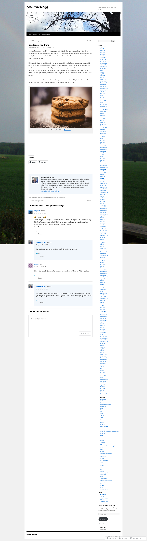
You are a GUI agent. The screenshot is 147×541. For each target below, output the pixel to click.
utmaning (102, 482)
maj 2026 (102, 52)
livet (101, 444)
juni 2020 (102, 176)
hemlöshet (102, 424)
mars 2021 (102, 160)
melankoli (102, 447)
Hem (30, 34)
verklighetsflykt (104, 489)
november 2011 (104, 359)
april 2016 (102, 264)
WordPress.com (104, 501)
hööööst (102, 422)
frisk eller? (102, 415)
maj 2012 (102, 349)
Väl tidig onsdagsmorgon (36, 41)
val (101, 483)
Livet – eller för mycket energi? (107, 446)
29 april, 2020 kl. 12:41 (40, 213)
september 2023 (104, 110)
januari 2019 (103, 207)
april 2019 (102, 201)
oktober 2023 (103, 108)
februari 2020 (103, 183)
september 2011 (104, 363)
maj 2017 (102, 243)
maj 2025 (102, 74)
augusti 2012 (103, 343)
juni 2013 (102, 325)
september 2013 (104, 320)
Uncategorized (47, 197)
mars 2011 (102, 374)
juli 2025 (102, 70)
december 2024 (103, 83)
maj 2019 (102, 199)
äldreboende (103, 399)
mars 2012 (102, 352)
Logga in (102, 496)
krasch (101, 438)
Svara (40, 234)
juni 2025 (102, 72)
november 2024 (104, 84)
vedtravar (102, 487)
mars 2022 (102, 142)
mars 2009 (102, 390)
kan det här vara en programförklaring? (109, 431)
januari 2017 (103, 250)
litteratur (102, 440)
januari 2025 (103, 81)
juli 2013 (102, 323)
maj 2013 (102, 327)
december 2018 (103, 208)
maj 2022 (102, 138)
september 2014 (104, 298)
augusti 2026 (103, 47)
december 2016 (103, 252)
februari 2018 (103, 226)
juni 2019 (102, 198)
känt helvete (103, 433)
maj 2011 (102, 370)
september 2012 (104, 341)
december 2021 (103, 147)
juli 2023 (102, 113)
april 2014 (102, 307)
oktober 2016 (103, 253)
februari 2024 (103, 101)
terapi (101, 476)
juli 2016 (102, 259)
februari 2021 (103, 162)
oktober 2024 (103, 86)
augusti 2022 (103, 133)
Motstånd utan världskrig (106, 453)
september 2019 (104, 192)
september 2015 (104, 277)
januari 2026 (103, 59)
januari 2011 (103, 377)
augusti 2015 (103, 278)
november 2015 (104, 273)
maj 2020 (102, 178)
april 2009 (102, 388)
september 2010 (104, 383)
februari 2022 (103, 144)
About (35, 34)
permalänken (60, 197)
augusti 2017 (103, 237)
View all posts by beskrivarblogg (51, 191)
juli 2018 (102, 217)
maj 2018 (102, 221)
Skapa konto (103, 494)
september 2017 (104, 235)
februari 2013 (103, 332)
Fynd (101, 417)
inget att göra (103, 429)
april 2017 (102, 244)
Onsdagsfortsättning (38, 44)
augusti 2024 (103, 90)
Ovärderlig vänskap (44, 34)
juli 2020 (102, 174)
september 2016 (104, 255)
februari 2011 (103, 376)
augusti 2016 (103, 257)
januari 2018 (103, 228)
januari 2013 (103, 334)
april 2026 (102, 54)
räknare (102, 458)
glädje (101, 419)
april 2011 (102, 372)
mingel (101, 449)
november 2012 (104, 338)
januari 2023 (103, 124)
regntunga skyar (104, 460)
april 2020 (102, 180)
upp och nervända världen (106, 480)
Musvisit (89, 41)
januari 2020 (103, 185)
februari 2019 (103, 205)
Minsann (102, 451)
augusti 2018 (103, 216)
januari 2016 (103, 269)
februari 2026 (103, 57)
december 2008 (103, 394)
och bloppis (103, 455)
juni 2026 (102, 50)
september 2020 (104, 171)
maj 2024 (102, 95)
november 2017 (104, 232)
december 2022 (103, 126)
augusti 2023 (103, 111)
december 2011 (103, 358)
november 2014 (104, 295)
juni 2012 (102, 347)
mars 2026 (102, 56)
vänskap (102, 485)
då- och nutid (103, 406)
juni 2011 (102, 368)
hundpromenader (104, 426)
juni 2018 (102, 219)
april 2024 (102, 97)
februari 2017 (103, 248)
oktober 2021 (103, 151)
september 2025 (104, 66)
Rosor (101, 462)
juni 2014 (102, 304)
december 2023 (103, 104)
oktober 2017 (103, 234)
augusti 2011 (103, 365)
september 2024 (104, 88)
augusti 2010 (103, 385)
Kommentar (85, 333)
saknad (101, 464)
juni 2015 (102, 282)
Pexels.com (67, 130)
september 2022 (104, 131)
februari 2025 (103, 79)
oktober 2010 (103, 381)
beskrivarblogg (37, 7)
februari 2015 (103, 289)
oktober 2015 (103, 275)
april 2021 (102, 158)
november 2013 (104, 316)
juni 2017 (102, 241)
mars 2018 (102, 225)
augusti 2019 (103, 194)
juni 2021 (102, 154)
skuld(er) (102, 465)
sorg (101, 467)
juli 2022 (102, 135)
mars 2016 (102, 266)
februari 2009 (103, 392)
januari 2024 (103, 102)
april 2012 (102, 350)
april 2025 (102, 75)
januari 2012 (103, 356)
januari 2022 (103, 145)
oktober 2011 (103, 361)
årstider (102, 401)
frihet (101, 413)
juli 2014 (102, 302)
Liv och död (103, 442)
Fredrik (36, 264)
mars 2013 (102, 331)
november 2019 (104, 189)
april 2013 (102, 329)
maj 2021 (102, 156)
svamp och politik (104, 473)
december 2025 (103, 61)
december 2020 (103, 165)
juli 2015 (102, 280)
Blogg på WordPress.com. (114, 536)
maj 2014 (102, 305)
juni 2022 (102, 136)
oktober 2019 (103, 190)
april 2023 (102, 119)
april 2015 (102, 286)
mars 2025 (102, 77)
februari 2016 (103, 268)
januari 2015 (103, 291)
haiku (101, 420)
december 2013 (103, 314)
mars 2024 (102, 99)
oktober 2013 (103, 318)
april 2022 (102, 140)
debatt (101, 408)
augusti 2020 (103, 172)
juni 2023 (102, 115)
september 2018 (104, 214)
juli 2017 (102, 239)
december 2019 (103, 187)
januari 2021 (103, 163)
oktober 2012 (103, 340)
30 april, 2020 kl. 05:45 (40, 267)
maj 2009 (102, 386)
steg (101, 469)
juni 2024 (102, 93)
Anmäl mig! (103, 519)
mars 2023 (102, 120)
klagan (101, 435)
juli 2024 (102, 92)
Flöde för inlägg (104, 498)
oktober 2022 (103, 129)
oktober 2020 (103, 169)
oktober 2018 (103, 212)
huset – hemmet (104, 428)
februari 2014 (103, 311)
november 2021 (104, 149)
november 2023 (104, 106)
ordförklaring (103, 456)
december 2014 (103, 293)
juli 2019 (102, 196)
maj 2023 (102, 117)
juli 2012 (102, 345)
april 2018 (102, 223)
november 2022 (104, 128)
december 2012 (103, 336)
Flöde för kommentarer (105, 500)
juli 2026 (102, 48)
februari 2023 (103, 122)
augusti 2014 (103, 300)
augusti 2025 (103, 68)
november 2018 (104, 210)
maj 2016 (102, 262)
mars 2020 (102, 181)
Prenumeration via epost (106, 505)
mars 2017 (102, 246)
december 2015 (103, 271)
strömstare (102, 471)
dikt (101, 410)
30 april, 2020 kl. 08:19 (42, 289)
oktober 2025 (103, 65)
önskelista (102, 403)
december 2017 (103, 230)
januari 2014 (103, 313)
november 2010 (104, 379)
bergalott (37, 210)
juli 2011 (102, 367)
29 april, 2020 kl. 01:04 (42, 245)
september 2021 (104, 153)
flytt (101, 411)
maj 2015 (102, 284)
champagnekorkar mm (105, 404)
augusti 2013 (103, 322)
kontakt (102, 437)
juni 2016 (102, 261)
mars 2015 (102, 287)
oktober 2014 (103, 296)
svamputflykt (103, 474)
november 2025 (104, 63)
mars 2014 (102, 309)
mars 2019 (102, 203)
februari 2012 (103, 354)
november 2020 (104, 167)
